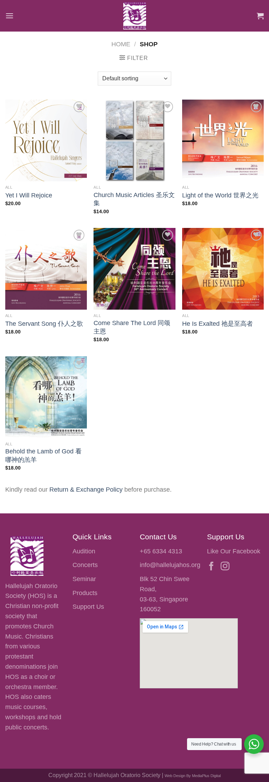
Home (120, 44)
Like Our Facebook (233, 551)
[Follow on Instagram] (225, 567)
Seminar (84, 578)
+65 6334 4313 (161, 551)
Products (85, 592)
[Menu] (9, 15)
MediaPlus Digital (206, 776)
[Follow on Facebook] (211, 567)
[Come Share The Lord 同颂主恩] (134, 269)
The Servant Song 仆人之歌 (44, 323)
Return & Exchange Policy (86, 489)
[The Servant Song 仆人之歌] (46, 269)
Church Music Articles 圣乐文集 (134, 199)
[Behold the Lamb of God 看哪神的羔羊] (46, 397)
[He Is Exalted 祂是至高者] (223, 269)
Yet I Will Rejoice (28, 195)
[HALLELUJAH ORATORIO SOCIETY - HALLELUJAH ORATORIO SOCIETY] (134, 16)
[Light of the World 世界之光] (223, 140)
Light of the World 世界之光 (220, 195)
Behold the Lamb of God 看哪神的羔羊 (43, 455)
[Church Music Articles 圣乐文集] (134, 140)
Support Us (88, 606)
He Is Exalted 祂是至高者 (217, 323)
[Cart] (260, 15)
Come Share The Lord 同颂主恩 (132, 327)
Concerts (85, 564)
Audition (84, 551)
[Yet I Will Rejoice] (46, 140)
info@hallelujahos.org (170, 564)
